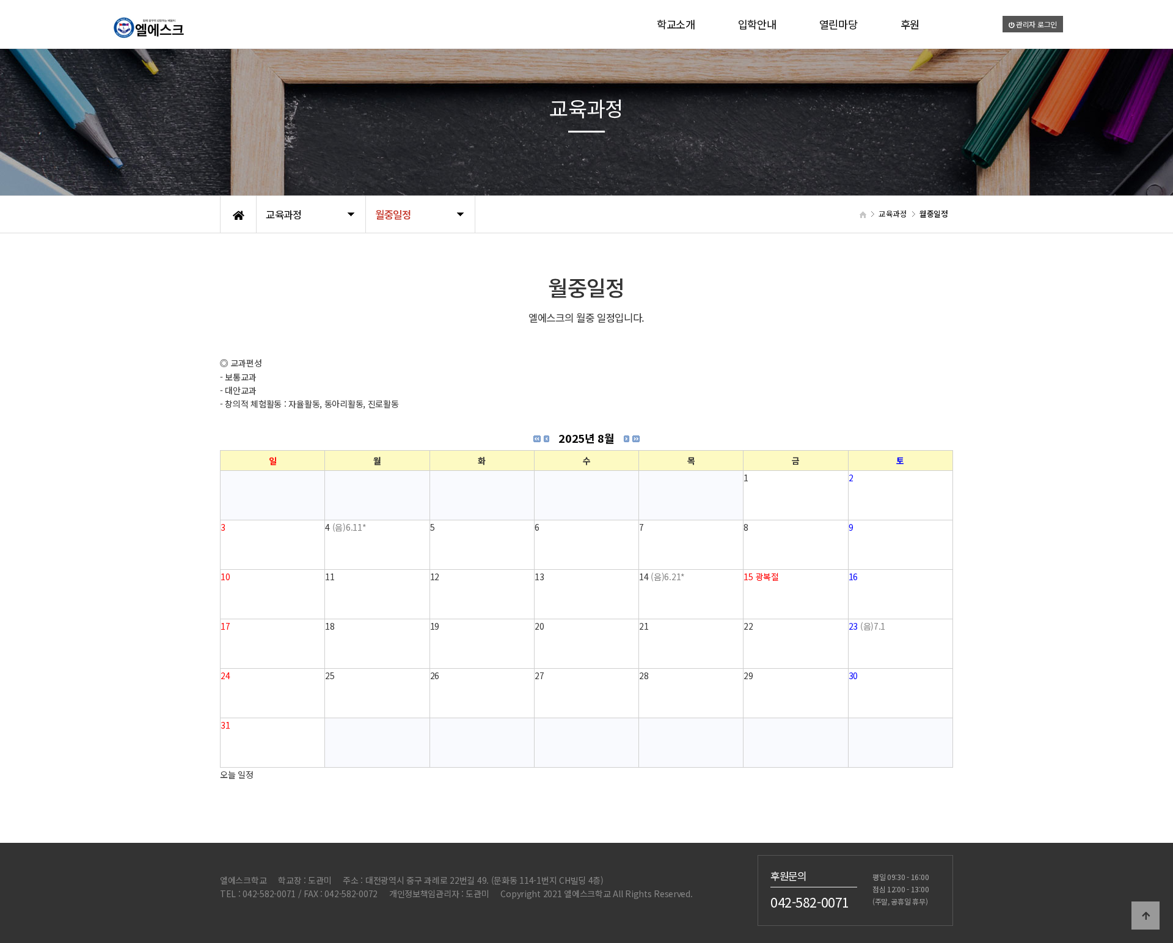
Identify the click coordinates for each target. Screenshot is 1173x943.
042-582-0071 (809, 902)
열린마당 (838, 24)
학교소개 (676, 24)
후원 (910, 24)
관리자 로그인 (1035, 24)
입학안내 (757, 24)
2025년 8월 (586, 438)
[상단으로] (1145, 915)
